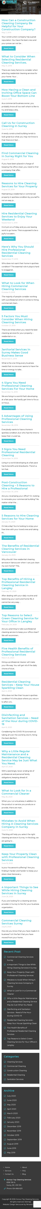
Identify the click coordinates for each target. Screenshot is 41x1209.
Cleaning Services (14, 1062)
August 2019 (12, 1144)
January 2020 (13, 1122)
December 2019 (14, 1126)
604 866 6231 (33, 2)
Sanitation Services (15, 1079)
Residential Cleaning (16, 1075)
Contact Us (9, 1174)
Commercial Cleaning (16, 1066)
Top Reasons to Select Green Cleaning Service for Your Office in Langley (22, 1042)
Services (8, 1171)
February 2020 (13, 1118)
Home (7, 1167)
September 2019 (14, 1140)
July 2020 (11, 1096)
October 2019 (13, 1135)
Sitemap (27, 1202)
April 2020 (11, 1109)
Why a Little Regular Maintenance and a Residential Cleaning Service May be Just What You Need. (22, 1001)
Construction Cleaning (17, 1071)
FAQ (24, 1171)
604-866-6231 (17, 1188)
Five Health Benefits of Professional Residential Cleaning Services (21, 1031)
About (24, 1167)
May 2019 (11, 1153)
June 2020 (12, 1100)
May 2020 (11, 1105)
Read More (8, 48)
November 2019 (14, 1131)
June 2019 (11, 1148)
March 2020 (12, 1113)
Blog (24, 1174)
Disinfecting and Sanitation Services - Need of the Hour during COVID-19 (19, 1012)
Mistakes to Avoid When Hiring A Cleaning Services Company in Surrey (21, 983)
